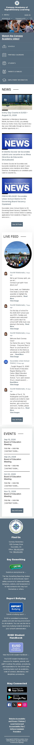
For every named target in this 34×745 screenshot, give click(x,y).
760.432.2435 (19, 549)
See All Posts (17, 224)
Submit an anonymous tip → (16, 572)
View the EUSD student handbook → (16, 655)
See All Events (17, 511)
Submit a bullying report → (16, 614)
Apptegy (21, 742)
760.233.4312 (18, 552)
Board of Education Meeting (12, 443)
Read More (19, 354)
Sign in (27, 15)
